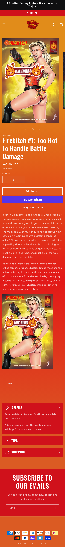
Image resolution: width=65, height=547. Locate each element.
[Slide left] (25, 129)
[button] (3, 24)
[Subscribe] (55, 508)
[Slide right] (39, 129)
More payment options (32, 207)
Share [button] (9, 383)
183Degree (28, 544)
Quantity (6, 173)
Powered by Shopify (39, 544)
